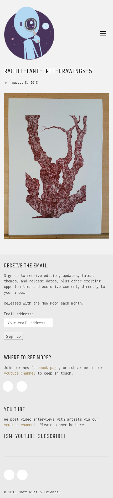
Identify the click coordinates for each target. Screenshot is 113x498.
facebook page (45, 367)
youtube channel (19, 373)
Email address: (18, 314)
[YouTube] (22, 386)
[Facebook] (8, 386)
